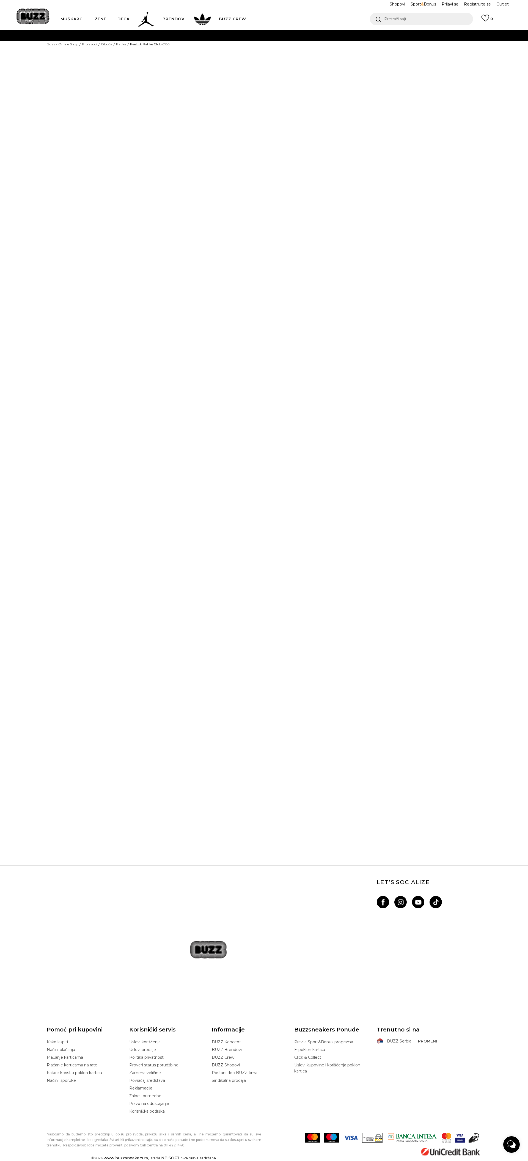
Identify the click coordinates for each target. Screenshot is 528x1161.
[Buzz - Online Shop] (33, 16)
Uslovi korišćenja (145, 1041)
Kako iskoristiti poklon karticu (74, 1072)
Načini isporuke (61, 1080)
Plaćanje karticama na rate (72, 1065)
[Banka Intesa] (412, 1138)
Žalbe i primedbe (145, 1095)
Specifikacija (294, 254)
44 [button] (407, 116)
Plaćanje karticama (65, 1057)
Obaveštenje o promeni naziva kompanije (245, 35)
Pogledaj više (315, 36)
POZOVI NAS (249, 57)
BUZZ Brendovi (227, 1049)
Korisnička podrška (147, 1111)
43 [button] (386, 116)
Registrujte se (477, 4)
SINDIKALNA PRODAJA (191, 68)
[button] (421, 19)
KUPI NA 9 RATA (210, 46)
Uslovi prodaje (142, 1049)
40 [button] (283, 116)
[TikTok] (436, 902)
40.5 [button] (304, 116)
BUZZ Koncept (226, 1041)
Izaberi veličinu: (290, 107)
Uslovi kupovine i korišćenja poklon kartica (327, 1068)
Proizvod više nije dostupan (318, 142)
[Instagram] (400, 902)
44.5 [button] (428, 116)
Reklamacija (140, 1088)
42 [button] (345, 116)
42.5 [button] (366, 116)
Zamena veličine (145, 1072)
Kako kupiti (57, 1041)
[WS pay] (372, 1138)
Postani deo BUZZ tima (234, 1072)
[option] (264, 813)
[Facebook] (383, 902)
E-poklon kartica (309, 1049)
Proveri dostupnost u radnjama (317, 272)
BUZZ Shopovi (226, 1065)
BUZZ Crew (223, 1057)
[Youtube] (418, 902)
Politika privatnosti (146, 1057)
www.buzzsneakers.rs (126, 1158)
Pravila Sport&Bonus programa (323, 1041)
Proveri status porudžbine (153, 1065)
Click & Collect (307, 1057)
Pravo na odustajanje (149, 1103)
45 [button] (448, 116)
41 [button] (325, 116)
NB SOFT (170, 1158)
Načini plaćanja (61, 1049)
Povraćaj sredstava (147, 1080)
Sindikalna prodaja (229, 1080)
